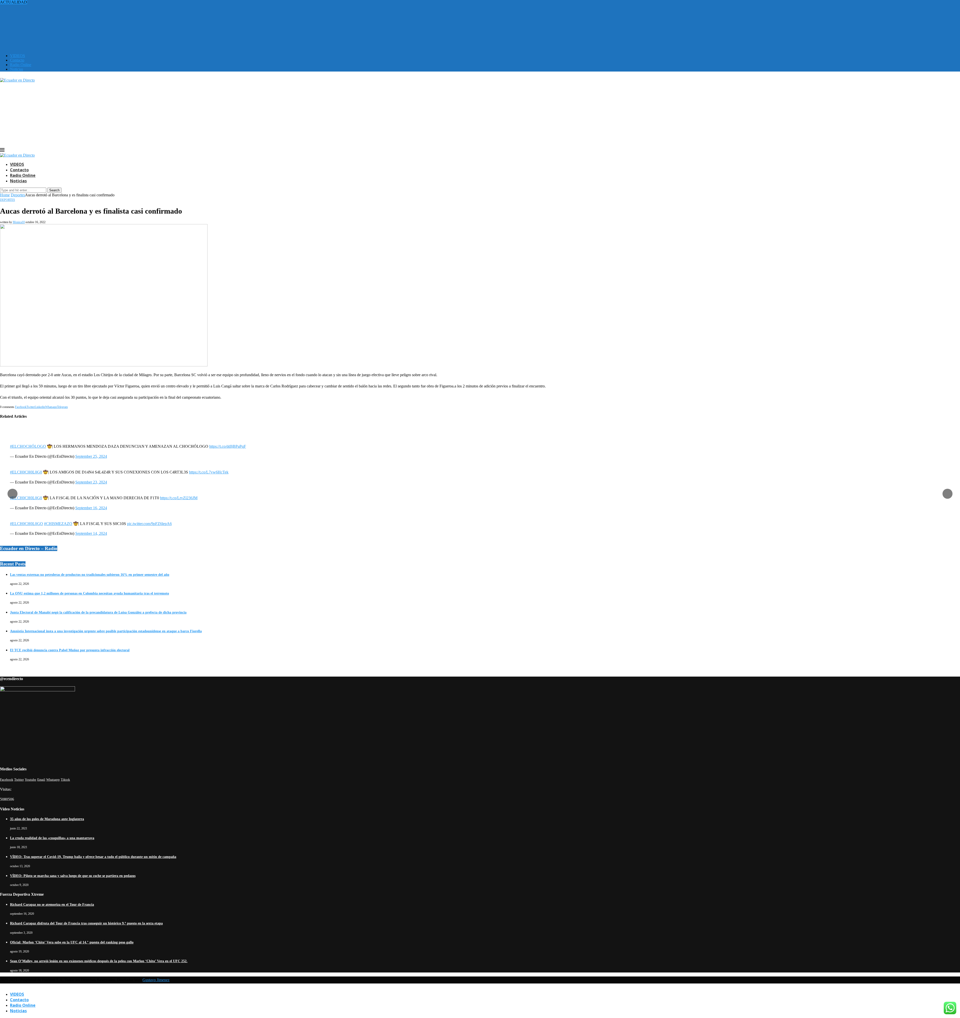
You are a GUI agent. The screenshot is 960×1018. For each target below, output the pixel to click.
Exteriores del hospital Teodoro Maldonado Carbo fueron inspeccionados (57, 38)
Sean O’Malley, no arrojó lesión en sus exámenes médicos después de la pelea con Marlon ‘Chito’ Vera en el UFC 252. (99, 961)
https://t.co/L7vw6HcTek (208, 472)
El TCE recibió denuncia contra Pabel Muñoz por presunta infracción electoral (70, 650)
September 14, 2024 (91, 533)
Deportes (18, 195)
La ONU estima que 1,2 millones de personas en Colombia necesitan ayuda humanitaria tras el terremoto (89, 593)
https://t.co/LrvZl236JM (179, 498)
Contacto (17, 60)
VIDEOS (17, 56)
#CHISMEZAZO (58, 524)
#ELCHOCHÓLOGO (28, 446)
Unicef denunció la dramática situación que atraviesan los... (46, 29)
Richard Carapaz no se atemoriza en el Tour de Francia (52, 904)
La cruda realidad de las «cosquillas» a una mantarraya (52, 838)
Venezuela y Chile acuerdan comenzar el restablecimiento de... (49, 43)
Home (5, 195)
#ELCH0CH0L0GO (26, 524)
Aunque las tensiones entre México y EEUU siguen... (42, 7)
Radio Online (20, 65)
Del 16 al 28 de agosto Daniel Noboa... (31, 25)
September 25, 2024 (91, 456)
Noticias (16, 69)
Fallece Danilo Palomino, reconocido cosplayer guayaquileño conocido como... (62, 11)
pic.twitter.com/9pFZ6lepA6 (149, 524)
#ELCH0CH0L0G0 (26, 472)
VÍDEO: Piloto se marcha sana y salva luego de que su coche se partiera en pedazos (73, 876)
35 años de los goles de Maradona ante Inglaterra (47, 819)
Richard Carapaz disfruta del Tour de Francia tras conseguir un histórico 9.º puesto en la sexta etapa (86, 923)
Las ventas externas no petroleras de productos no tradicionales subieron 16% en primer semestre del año (89, 575)
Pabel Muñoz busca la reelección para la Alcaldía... (40, 34)
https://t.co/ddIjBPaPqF (227, 446)
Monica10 (19, 222)
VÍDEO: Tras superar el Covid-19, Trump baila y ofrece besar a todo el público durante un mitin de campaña (93, 857)
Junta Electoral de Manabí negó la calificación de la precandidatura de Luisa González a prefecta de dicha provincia (98, 612)
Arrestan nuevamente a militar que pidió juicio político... (44, 2)
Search (54, 190)
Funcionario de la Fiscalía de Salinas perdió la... (37, 16)
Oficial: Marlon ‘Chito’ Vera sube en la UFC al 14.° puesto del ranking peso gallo (72, 942)
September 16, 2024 (91, 508)
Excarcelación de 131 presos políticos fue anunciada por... (45, 20)
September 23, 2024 (91, 482)
